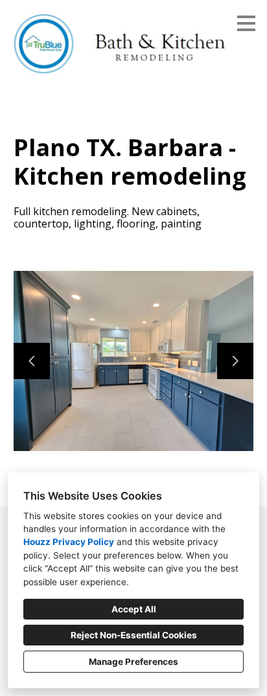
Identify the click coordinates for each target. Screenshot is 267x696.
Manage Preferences (133, 661)
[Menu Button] (246, 23)
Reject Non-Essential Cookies (134, 635)
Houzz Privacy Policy (68, 542)
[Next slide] (235, 361)
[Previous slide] (32, 361)
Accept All (133, 609)
